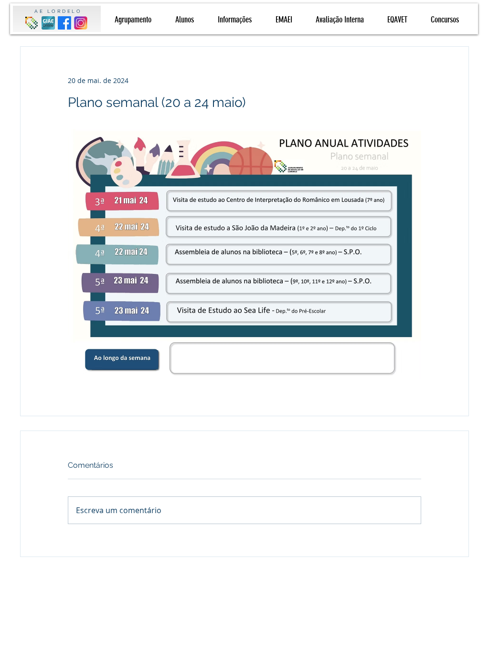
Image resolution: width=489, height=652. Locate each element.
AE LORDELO (58, 11)
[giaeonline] (48, 23)
